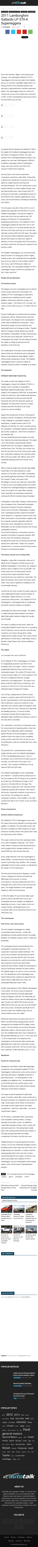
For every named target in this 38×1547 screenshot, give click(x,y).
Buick (32, 1418)
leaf (3, 1444)
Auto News (24, 11)
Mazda (12, 1444)
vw (19, 1459)
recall (30, 1448)
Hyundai (18, 1441)
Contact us (19, 1541)
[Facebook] (5, 1521)
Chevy (29, 1422)
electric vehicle (11, 1430)
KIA (33, 1441)
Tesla (32, 1452)
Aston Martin (17, 1377)
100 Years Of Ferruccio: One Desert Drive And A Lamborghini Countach (6, 1238)
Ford (26, 1429)
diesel (16, 1426)
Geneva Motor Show (14, 11)
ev (17, 1430)
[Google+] (10, 1521)
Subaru (18, 1452)
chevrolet (21, 1422)
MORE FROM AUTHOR (9, 1200)
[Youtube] (22, 1527)
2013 (17, 1415)
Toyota (6, 1455)
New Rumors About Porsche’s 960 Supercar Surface (31, 1237)
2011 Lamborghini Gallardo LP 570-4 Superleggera (21, 1174)
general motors (12, 1433)
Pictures (13, 1537)
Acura (27, 1415)
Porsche (28, 1232)
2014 (22, 1415)
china (3, 1426)
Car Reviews (21, 1537)
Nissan (6, 1448)
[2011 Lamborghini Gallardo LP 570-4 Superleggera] (19, 124)
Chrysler (10, 1426)
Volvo (14, 1459)
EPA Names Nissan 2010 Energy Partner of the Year (10, 1188)
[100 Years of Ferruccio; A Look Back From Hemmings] (19, 1229)
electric (4, 1430)
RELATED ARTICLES (8, 1197)
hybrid (11, 1441)
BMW (27, 1418)
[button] (35, 3)
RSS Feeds (27, 1541)
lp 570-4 (27, 1176)
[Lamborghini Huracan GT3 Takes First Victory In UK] (19, 1209)
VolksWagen (6, 1459)
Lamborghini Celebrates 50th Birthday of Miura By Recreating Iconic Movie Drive (31, 1218)
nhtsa (29, 1444)
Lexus (7, 1444)
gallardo (4, 1176)
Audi (15, 1398)
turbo (12, 1455)
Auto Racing (17, 1212)
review (4, 1452)
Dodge (22, 1426)
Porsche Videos (18, 1386)
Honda (5, 1441)
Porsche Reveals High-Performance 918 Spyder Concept (28, 1188)
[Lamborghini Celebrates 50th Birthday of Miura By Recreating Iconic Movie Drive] (31, 1209)
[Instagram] (16, 1521)
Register (4, 1356)
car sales (12, 1422)
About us (29, 1537)
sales (13, 1452)
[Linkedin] (21, 1521)
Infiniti (25, 1441)
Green (31, 1437)
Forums (6, 1537)
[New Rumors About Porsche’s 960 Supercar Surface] (31, 1229)
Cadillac (4, 1422)
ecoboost (28, 1426)
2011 (3, 1415)
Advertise (11, 1541)
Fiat (21, 1430)
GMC (25, 1437)
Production (22, 1448)
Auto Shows (4, 11)
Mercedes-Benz (20, 1444)
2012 (9, 1414)
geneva (11, 1176)
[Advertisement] (19, 56)
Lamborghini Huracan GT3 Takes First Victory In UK (18, 1216)
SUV (29, 1452)
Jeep (29, 1441)
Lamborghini (31, 11)
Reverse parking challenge (22, 1383)
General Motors (9, 1437)
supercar (24, 1452)
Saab (8, 1452)
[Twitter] (16, 1527)
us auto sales (20, 1456)
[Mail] (26, 1521)
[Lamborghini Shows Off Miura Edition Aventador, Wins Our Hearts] (6, 1209)
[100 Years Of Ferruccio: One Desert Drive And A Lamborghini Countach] (6, 1229)
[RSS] (32, 1521)
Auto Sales (20, 1418)
